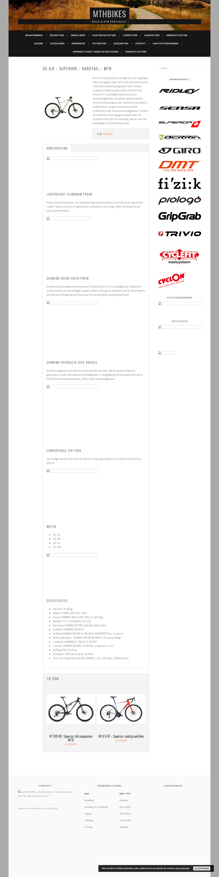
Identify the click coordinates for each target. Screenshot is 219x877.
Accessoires (57, 43)
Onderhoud (78, 43)
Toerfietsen (130, 35)
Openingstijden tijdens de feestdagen (95, 51)
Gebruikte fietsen (176, 35)
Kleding (38, 43)
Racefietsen (57, 35)
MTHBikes (109, 14)
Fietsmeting (99, 43)
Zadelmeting (120, 43)
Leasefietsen (151, 35)
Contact (140, 43)
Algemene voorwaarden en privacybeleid (38, 808)
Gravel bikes (78, 35)
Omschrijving (57, 148)
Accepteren (202, 868)
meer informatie (182, 868)
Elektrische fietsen (104, 35)
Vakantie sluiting (135, 51)
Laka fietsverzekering (166, 43)
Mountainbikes (34, 35)
